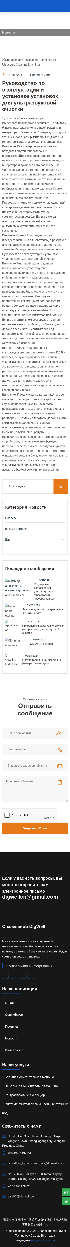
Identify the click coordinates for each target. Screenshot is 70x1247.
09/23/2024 (33, 605)
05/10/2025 (45, 580)
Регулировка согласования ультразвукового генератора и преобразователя (44, 591)
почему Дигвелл (16, 528)
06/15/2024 (39, 639)
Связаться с (14, 1050)
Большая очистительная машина (29, 1077)
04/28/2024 (15, 74)
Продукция (13, 1026)
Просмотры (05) (40, 74)
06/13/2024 (31, 655)
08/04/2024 (32, 621)
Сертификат (14, 1014)
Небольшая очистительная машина (31, 1086)
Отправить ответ (35, 828)
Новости (8, 32)
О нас (9, 1003)
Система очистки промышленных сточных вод (35, 1108)
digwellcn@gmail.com (30, 897)
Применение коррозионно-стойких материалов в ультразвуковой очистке (43, 629)
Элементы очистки (41, 643)
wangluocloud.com (43, 1240)
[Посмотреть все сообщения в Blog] (18, 589)
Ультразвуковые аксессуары (26, 1095)
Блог (8, 539)
